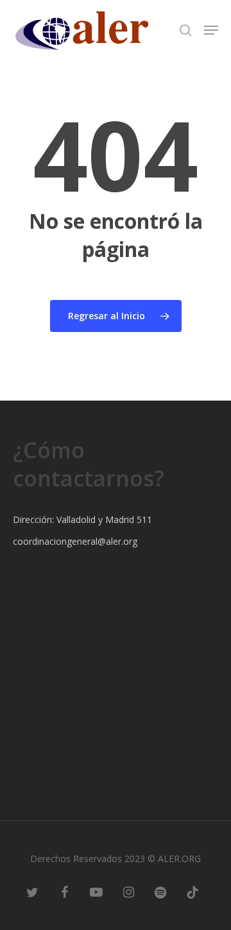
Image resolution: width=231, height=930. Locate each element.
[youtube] (96, 891)
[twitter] (32, 891)
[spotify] (160, 891)
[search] (185, 30)
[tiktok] (192, 891)
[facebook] (64, 891)
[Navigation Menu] (211, 30)
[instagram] (128, 891)
